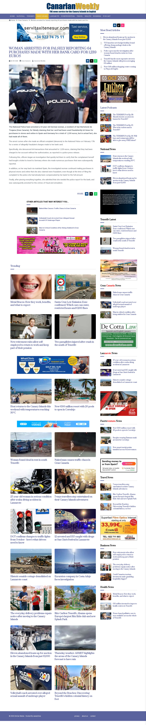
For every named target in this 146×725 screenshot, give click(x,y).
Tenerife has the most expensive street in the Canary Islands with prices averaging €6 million (119, 61)
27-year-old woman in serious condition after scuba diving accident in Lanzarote (31, 499)
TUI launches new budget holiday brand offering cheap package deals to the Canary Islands (119, 45)
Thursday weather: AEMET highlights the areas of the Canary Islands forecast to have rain (74, 656)
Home (12, 16)
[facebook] (87, 61)
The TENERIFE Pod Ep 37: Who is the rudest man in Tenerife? (123, 127)
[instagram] (122, 25)
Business (97, 16)
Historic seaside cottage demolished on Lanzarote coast (125, 381)
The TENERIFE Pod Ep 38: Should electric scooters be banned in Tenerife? (123, 117)
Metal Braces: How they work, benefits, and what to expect (30, 304)
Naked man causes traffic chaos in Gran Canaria (57, 208)
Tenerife (30, 16)
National (21, 16)
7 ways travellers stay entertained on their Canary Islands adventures (73, 498)
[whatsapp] (95, 61)
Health (88, 16)
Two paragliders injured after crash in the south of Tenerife (74, 343)
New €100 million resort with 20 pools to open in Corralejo (74, 408)
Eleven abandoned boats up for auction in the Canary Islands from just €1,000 (31, 655)
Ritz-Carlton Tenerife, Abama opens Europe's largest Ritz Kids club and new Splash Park (75, 616)
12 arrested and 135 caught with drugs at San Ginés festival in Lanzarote (74, 538)
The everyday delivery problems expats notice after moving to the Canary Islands (31, 616)
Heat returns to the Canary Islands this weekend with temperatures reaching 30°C (30, 409)
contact (92, 716)
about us (85, 716)
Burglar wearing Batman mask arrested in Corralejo (125, 439)
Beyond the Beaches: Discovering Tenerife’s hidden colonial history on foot (73, 696)
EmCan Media (20, 716)
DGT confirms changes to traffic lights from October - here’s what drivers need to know (30, 539)
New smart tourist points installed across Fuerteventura (124, 448)
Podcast (106, 16)
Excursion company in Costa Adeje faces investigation (73, 578)
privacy (76, 716)
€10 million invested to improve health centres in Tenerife (125, 605)
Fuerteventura (68, 16)
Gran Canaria (42, 16)
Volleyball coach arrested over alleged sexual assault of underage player (30, 695)
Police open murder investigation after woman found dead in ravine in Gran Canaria (118, 53)
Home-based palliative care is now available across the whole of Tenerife (124, 615)
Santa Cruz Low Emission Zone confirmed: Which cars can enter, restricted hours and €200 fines (72, 305)
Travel (80, 16)
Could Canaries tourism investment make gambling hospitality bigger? (123, 576)
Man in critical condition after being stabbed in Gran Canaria (124, 313)
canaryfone (37, 716)
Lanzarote (54, 16)
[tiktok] (118, 25)
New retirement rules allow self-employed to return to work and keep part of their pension (29, 345)
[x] (91, 61)
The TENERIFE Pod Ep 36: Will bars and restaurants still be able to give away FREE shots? (125, 138)
